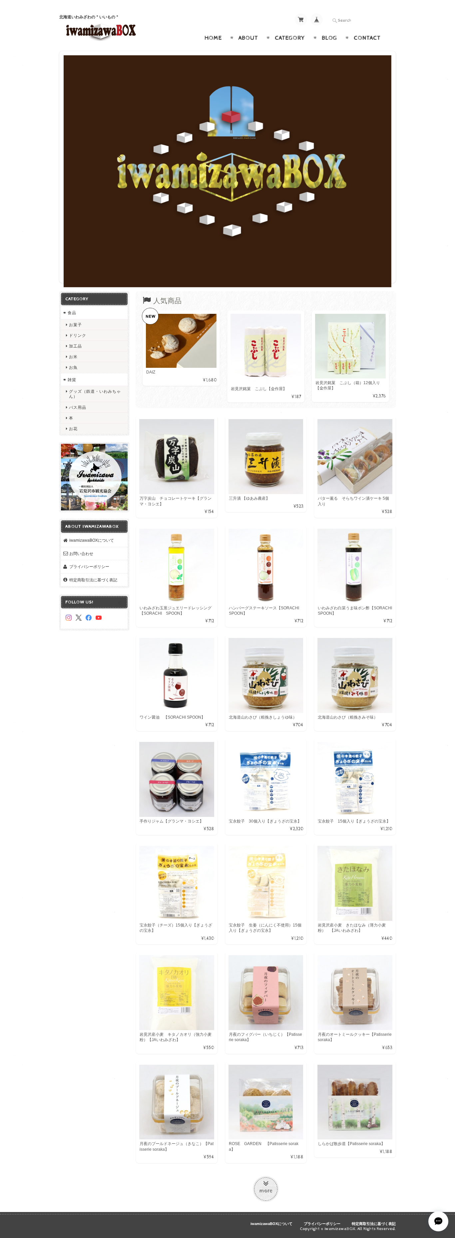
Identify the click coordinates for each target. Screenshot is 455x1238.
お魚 (73, 365)
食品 (72, 311)
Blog (329, 38)
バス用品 (77, 405)
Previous (70, 168)
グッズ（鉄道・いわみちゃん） (95, 391)
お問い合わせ (81, 551)
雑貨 (72, 377)
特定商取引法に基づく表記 (93, 578)
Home (213, 38)
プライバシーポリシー (89, 565)
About (248, 38)
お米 (73, 354)
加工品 (75, 344)
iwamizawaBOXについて (91, 538)
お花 (73, 426)
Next (385, 168)
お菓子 (75, 322)
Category (290, 38)
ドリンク (77, 333)
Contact (367, 38)
